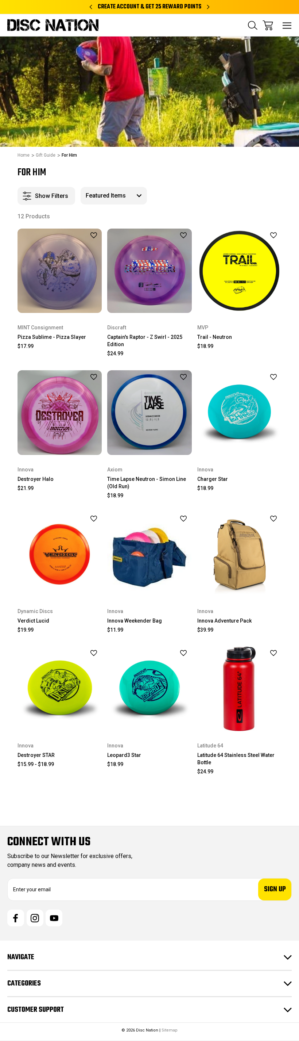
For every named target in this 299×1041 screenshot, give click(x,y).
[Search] (252, 25)
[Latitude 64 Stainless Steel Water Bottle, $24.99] (239, 689)
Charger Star (212, 479)
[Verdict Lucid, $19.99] (60, 554)
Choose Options (60, 303)
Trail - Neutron (214, 337)
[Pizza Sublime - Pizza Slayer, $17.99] (60, 271)
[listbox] (114, 196)
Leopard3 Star (124, 755)
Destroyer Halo (36, 479)
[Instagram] (35, 918)
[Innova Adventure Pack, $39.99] (239, 554)
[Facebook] (15, 918)
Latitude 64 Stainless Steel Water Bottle (236, 758)
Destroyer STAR (36, 755)
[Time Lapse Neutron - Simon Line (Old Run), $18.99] (149, 412)
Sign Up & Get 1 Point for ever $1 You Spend (149, 7)
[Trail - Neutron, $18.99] (239, 271)
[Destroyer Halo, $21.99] (60, 412)
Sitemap (170, 1030)
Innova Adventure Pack (224, 621)
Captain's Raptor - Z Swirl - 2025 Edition (144, 340)
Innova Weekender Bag (134, 621)
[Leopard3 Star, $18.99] (149, 689)
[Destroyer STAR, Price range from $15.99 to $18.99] (60, 689)
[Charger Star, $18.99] (239, 412)
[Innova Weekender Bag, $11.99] (149, 554)
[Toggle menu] (287, 25)
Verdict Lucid (33, 621)
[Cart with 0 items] (268, 25)
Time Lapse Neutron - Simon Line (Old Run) (146, 482)
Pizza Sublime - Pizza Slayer (52, 337)
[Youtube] (54, 918)
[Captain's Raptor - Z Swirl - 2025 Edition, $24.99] (149, 271)
